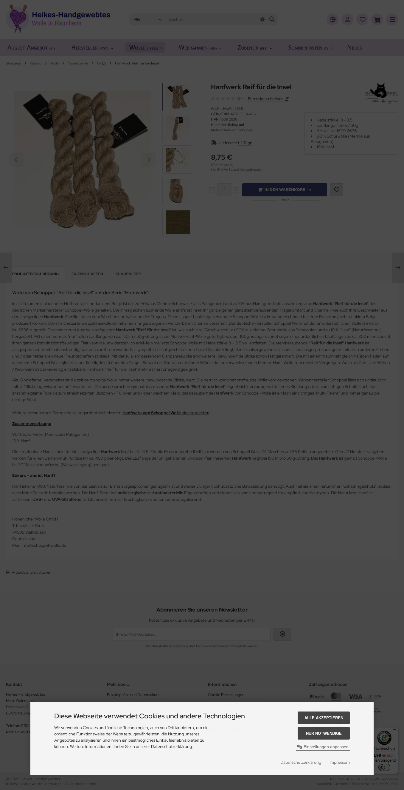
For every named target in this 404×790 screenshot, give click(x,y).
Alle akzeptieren (323, 718)
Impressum (340, 762)
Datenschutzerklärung (300, 762)
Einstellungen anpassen (325, 746)
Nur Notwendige (324, 733)
